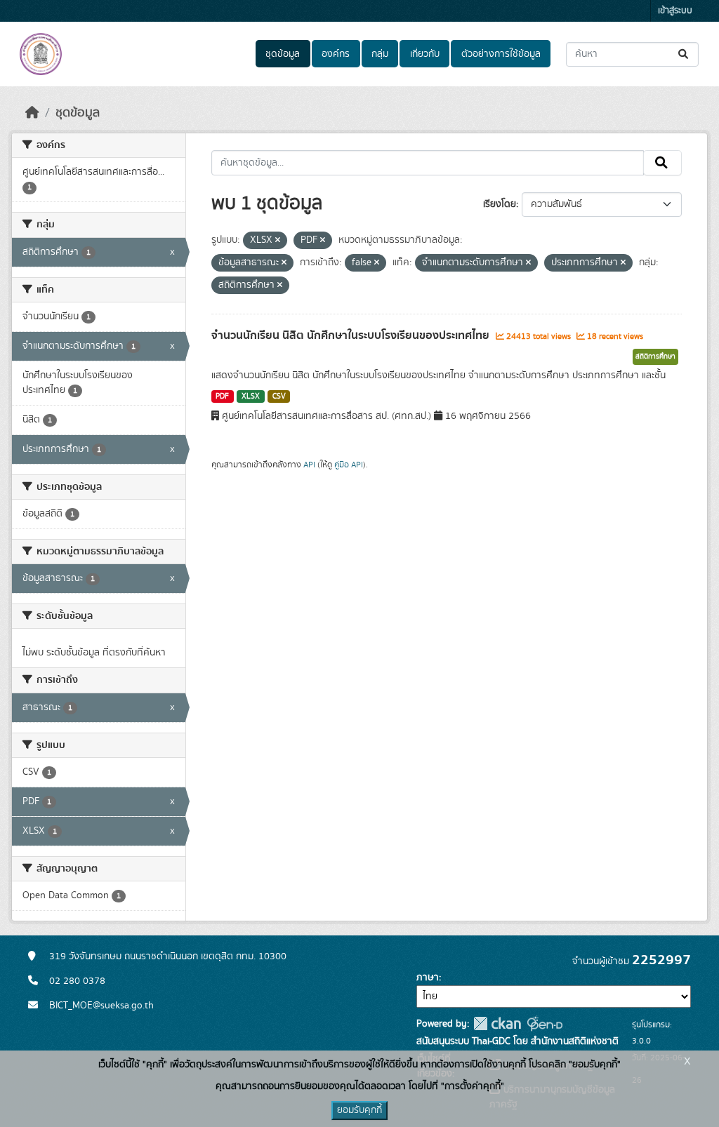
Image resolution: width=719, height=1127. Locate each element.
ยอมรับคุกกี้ (359, 1110)
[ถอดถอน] (277, 240)
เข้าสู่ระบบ (675, 11)
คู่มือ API (348, 464)
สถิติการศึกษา (655, 356)
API (309, 464)
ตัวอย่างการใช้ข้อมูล (501, 54)
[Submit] (684, 54)
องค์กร (336, 54)
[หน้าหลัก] (32, 113)
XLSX (251, 396)
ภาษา (427, 978)
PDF (222, 396)
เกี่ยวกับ (425, 54)
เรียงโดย (499, 204)
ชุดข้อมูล (282, 54)
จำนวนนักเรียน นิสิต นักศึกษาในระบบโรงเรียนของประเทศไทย (351, 335)
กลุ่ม (379, 54)
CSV (279, 396)
